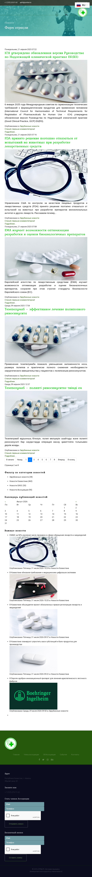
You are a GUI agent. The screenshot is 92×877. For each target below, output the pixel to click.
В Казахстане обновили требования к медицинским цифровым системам (42, 572)
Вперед (61, 460)
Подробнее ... (10, 132)
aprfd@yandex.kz (25, 2)
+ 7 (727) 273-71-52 (11, 2)
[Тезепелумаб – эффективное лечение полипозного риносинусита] (46, 339)
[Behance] (52, 759)
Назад (19, 460)
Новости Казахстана (60, 568)
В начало (10, 460)
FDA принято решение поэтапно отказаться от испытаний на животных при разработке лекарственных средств (41, 142)
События (63, 755)
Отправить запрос (16, 824)
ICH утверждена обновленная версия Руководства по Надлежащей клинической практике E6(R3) (44, 54)
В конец (71, 460)
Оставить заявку (15, 858)
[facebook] (39, 759)
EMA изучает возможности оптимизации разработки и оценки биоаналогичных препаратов (45, 232)
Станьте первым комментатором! (20, 129)
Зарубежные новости (29, 126)
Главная (16, 755)
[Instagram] (48, 759)
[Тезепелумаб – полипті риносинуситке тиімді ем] (46, 414)
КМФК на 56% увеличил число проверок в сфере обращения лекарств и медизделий (47, 535)
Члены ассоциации (31, 755)
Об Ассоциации (49, 755)
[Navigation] (6, 10)
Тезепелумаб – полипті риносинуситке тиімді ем (43, 387)
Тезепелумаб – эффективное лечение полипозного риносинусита (45, 311)
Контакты (75, 755)
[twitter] (43, 759)
